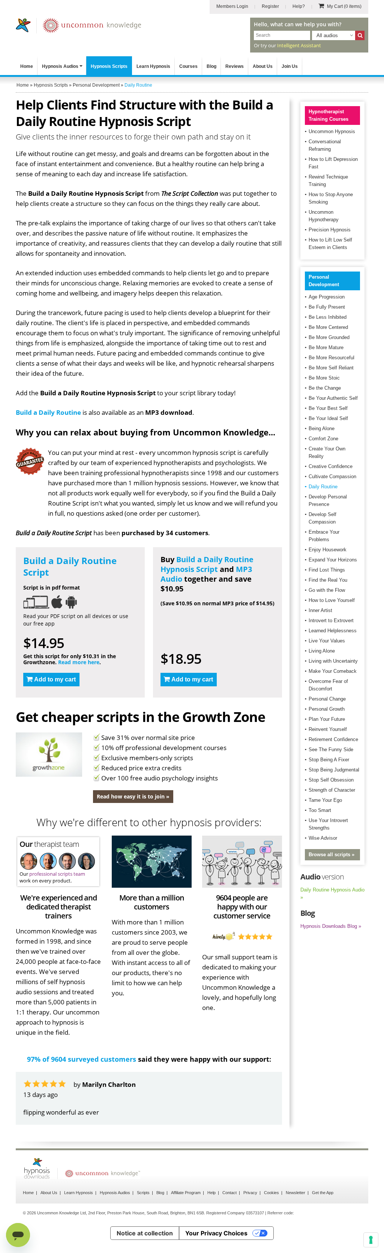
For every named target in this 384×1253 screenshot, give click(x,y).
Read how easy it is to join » (133, 796)
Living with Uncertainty (333, 661)
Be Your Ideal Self (328, 418)
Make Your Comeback (333, 671)
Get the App (322, 1192)
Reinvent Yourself (328, 729)
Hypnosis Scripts (109, 66)
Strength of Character (332, 790)
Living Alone (322, 651)
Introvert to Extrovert (331, 620)
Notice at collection (145, 1233)
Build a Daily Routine (48, 412)
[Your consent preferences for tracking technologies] (371, 1240)
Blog (211, 66)
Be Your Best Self (328, 408)
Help (211, 1192)
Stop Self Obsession (331, 780)
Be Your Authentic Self (333, 398)
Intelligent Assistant (299, 45)
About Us (263, 66)
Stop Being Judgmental (334, 770)
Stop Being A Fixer (329, 759)
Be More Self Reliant (331, 368)
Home (26, 66)
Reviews (234, 66)
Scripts (143, 1192)
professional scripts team (57, 873)
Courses (188, 66)
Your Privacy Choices (216, 1233)
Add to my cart (55, 679)
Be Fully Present (327, 307)
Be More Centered (328, 327)
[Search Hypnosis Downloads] (359, 35)
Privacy (250, 1192)
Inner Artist (320, 610)
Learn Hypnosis (153, 66)
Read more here (78, 662)
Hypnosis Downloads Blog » (330, 926)
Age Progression (327, 297)
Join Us (290, 66)
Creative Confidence (330, 466)
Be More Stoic (324, 378)
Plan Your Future (327, 719)
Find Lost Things (327, 570)
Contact (229, 1192)
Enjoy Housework (327, 549)
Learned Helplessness (333, 630)
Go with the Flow (327, 590)
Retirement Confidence (333, 739)
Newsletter (295, 1192)
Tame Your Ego (325, 800)
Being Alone (321, 428)
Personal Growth (327, 709)
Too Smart (320, 810)
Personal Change (327, 699)
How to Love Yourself (332, 600)
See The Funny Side (331, 749)
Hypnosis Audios (60, 66)
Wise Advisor (323, 838)
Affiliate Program (186, 1192)
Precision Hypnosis (330, 230)
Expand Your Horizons (333, 560)
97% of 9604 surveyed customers (81, 1059)
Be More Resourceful (331, 357)
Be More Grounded (329, 337)
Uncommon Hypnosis (332, 131)
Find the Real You (328, 580)
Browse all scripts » (331, 854)
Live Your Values (327, 641)
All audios (327, 35)
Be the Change (325, 388)
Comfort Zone (323, 438)
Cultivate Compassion (332, 476)
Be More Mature (326, 347)
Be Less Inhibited (327, 317)
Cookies (271, 1192)
